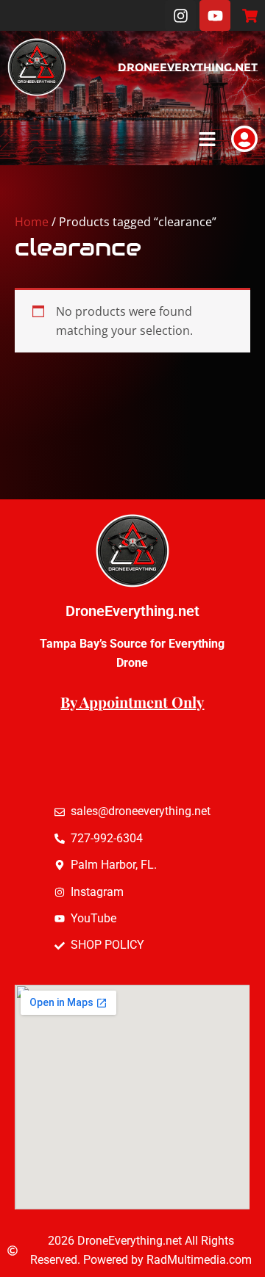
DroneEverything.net (188, 67)
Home (32, 222)
